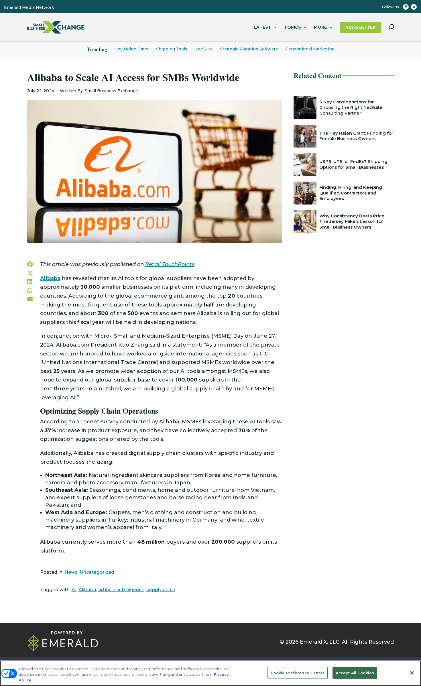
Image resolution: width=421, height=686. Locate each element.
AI (74, 589)
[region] (210, 673)
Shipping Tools (171, 49)
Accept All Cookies (355, 672)
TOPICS (292, 27)
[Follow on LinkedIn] (414, 7)
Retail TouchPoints (169, 264)
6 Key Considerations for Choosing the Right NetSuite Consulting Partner (351, 107)
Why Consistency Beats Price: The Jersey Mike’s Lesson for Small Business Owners (352, 221)
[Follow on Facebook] (406, 7)
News (71, 572)
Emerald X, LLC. (320, 642)
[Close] (412, 673)
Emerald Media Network (29, 7)
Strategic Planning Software (249, 49)
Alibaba (87, 589)
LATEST (262, 27)
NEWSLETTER (360, 27)
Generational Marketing (310, 49)
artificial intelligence (121, 589)
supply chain (160, 589)
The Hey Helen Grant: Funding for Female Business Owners (356, 135)
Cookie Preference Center (297, 672)
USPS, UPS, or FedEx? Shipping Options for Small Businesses (353, 164)
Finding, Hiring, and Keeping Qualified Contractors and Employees (350, 192)
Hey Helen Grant (131, 49)
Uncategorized (97, 572)
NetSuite (203, 49)
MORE (320, 27)
